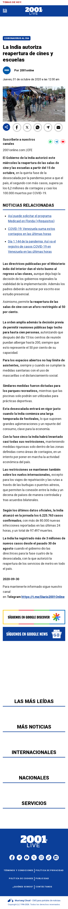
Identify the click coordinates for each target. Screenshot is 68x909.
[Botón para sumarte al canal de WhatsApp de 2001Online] (50, 141)
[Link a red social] (12, 857)
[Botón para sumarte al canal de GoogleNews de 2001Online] (34, 634)
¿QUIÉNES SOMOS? (23, 887)
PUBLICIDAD (42, 878)
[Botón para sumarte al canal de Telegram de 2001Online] (56, 141)
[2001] (34, 11)
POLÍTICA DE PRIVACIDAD (50, 870)
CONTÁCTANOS (44, 887)
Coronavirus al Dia (16, 38)
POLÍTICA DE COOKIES (21, 878)
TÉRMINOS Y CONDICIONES (18, 870)
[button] (17, 127)
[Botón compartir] (6, 127)
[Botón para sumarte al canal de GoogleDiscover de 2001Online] (34, 617)
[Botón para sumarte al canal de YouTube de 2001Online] (63, 141)
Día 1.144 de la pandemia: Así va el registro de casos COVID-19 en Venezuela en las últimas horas (32, 247)
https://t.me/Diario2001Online (43, 597)
